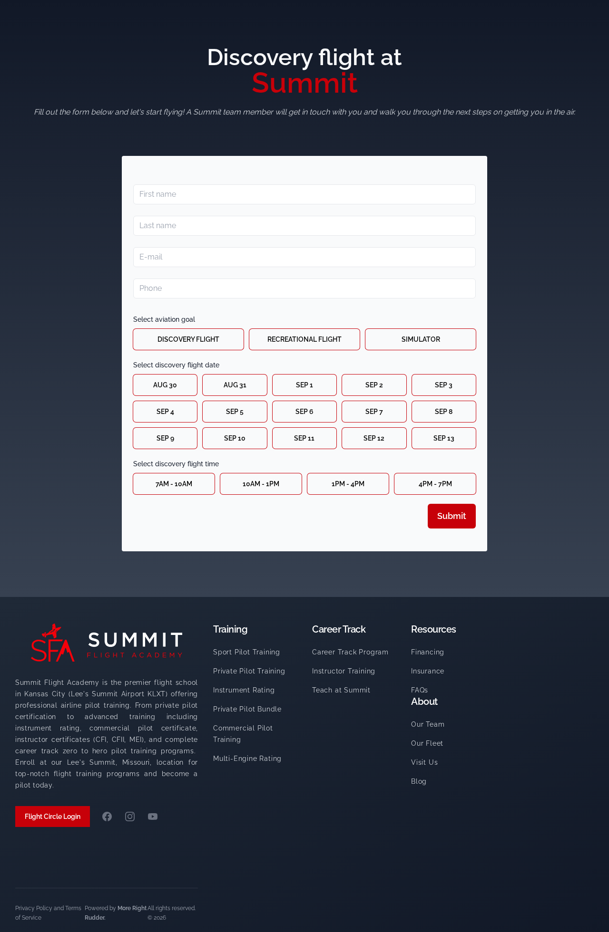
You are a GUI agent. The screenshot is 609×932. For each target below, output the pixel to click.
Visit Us (424, 762)
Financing (427, 652)
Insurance (427, 671)
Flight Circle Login (52, 816)
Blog (419, 781)
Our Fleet (427, 743)
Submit (451, 516)
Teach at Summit (341, 690)
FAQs (419, 690)
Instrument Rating (244, 690)
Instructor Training (343, 671)
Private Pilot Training (249, 671)
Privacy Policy (33, 908)
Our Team (427, 724)
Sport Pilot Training (246, 652)
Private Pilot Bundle (247, 709)
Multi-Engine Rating (247, 758)
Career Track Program (350, 652)
